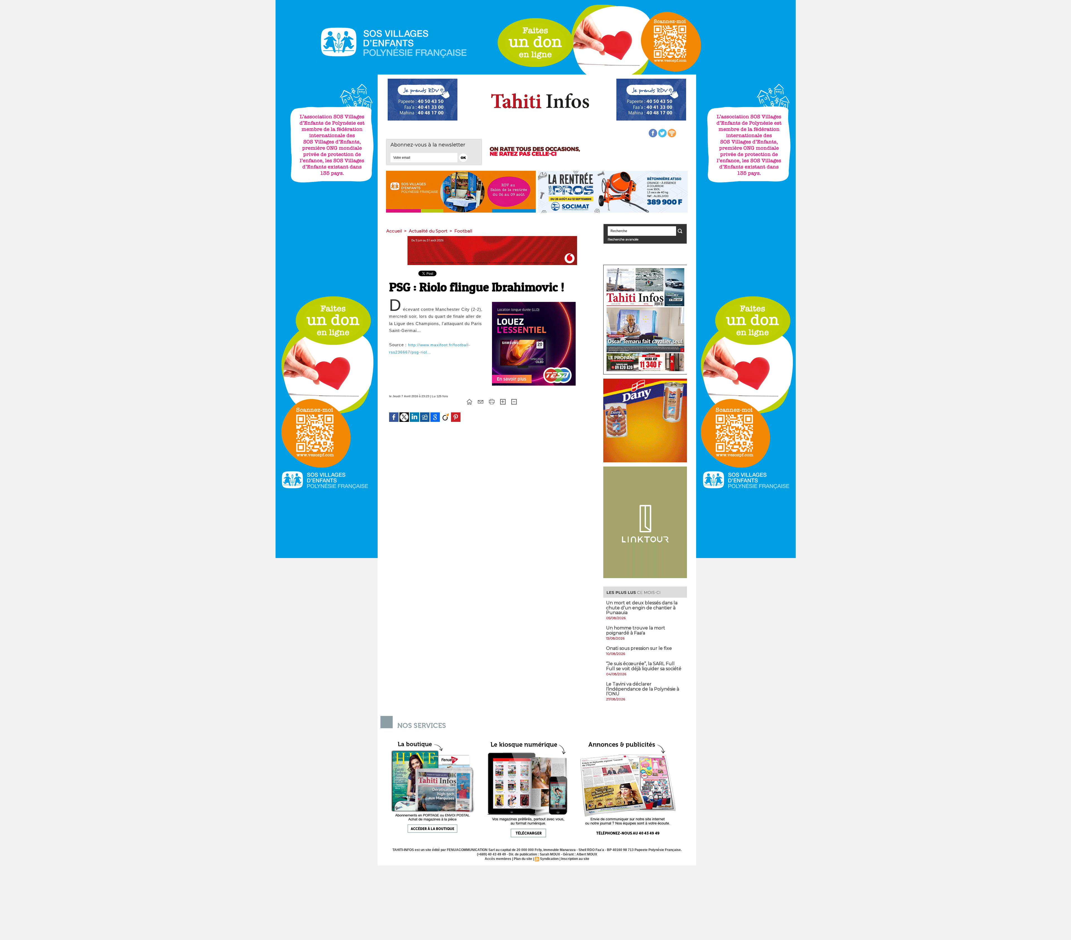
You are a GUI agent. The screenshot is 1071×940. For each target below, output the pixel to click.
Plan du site (523, 859)
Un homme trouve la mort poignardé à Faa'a (635, 630)
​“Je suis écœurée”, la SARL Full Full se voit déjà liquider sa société (643, 666)
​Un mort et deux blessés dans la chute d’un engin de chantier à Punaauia (641, 607)
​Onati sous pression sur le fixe (639, 648)
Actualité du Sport (428, 231)
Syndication (549, 859)
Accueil (394, 231)
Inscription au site (575, 859)
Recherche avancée (623, 239)
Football (463, 231)
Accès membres (498, 859)
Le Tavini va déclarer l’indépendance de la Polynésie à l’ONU (642, 688)
